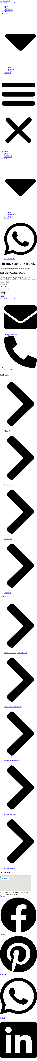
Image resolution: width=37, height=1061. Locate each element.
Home (6, 6)
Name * (3, 282)
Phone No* (4, 287)
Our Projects (8, 11)
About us (7, 8)
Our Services (8, 10)
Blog (9, 67)
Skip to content (5, 1)
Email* (2, 284)
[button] (18, 112)
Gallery (10, 71)
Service (2, 289)
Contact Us (7, 73)
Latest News (12, 69)
